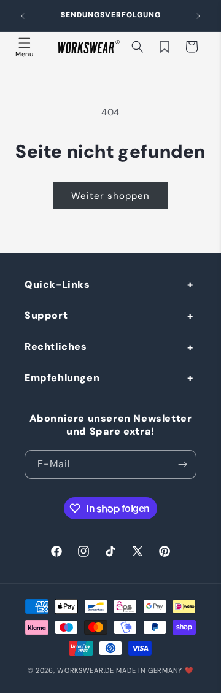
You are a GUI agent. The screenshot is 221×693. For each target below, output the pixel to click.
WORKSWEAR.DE (85, 670)
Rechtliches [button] (56, 346)
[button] (24, 46)
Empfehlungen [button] (62, 377)
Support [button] (46, 315)
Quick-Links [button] (57, 284)
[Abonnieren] (182, 464)
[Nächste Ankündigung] (198, 15)
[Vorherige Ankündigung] (22, 15)
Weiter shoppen (110, 196)
